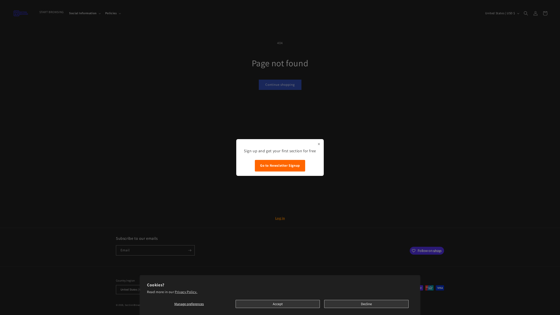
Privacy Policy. (186, 292)
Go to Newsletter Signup (280, 165)
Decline (366, 304)
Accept (278, 304)
